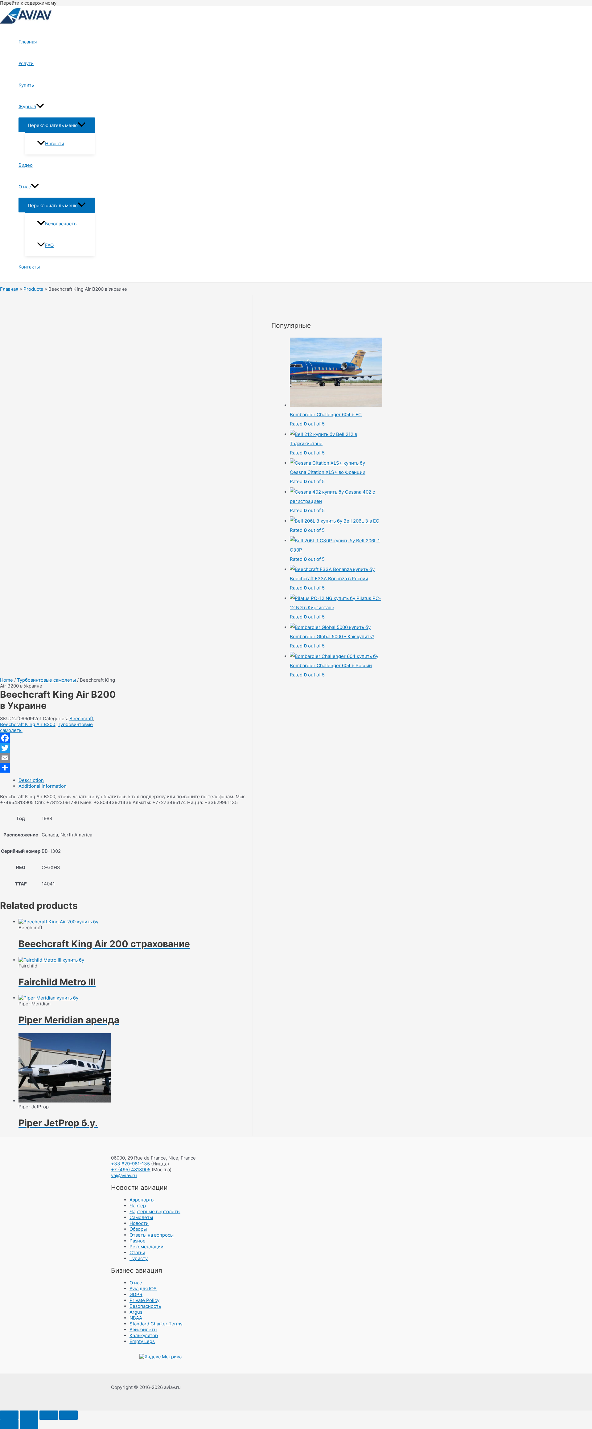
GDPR (136, 1294)
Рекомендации (146, 1247)
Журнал (27, 106)
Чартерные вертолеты (155, 1211)
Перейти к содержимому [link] (28, 3)
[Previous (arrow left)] (9, 1424)
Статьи (137, 1252)
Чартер (138, 1206)
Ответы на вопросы (152, 1235)
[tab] (135, 780)
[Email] (58, 758)
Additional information (42, 786)
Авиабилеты (143, 1330)
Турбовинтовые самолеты (46, 680)
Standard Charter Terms (156, 1324)
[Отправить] (58, 768)
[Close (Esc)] (9, 1415)
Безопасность (60, 224)
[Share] (29, 1415)
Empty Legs (142, 1341)
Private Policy (144, 1300)
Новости (54, 143)
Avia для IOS (143, 1288)
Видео (25, 165)
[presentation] (40, 106)
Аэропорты (142, 1200)
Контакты (29, 267)
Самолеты (141, 1217)
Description (31, 780)
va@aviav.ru (124, 1175)
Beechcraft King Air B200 (27, 724)
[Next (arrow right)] (29, 1424)
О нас (24, 187)
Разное (138, 1241)
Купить (26, 85)
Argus (136, 1312)
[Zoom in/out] (68, 1415)
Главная (27, 42)
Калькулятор (144, 1335)
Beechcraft (81, 718)
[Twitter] (58, 748)
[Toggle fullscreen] (48, 1415)
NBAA (136, 1318)
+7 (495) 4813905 (130, 1169)
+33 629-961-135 (130, 1164)
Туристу (139, 1258)
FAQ (49, 245)
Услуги (26, 63)
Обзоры (138, 1229)
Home (6, 680)
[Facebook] (58, 738)
